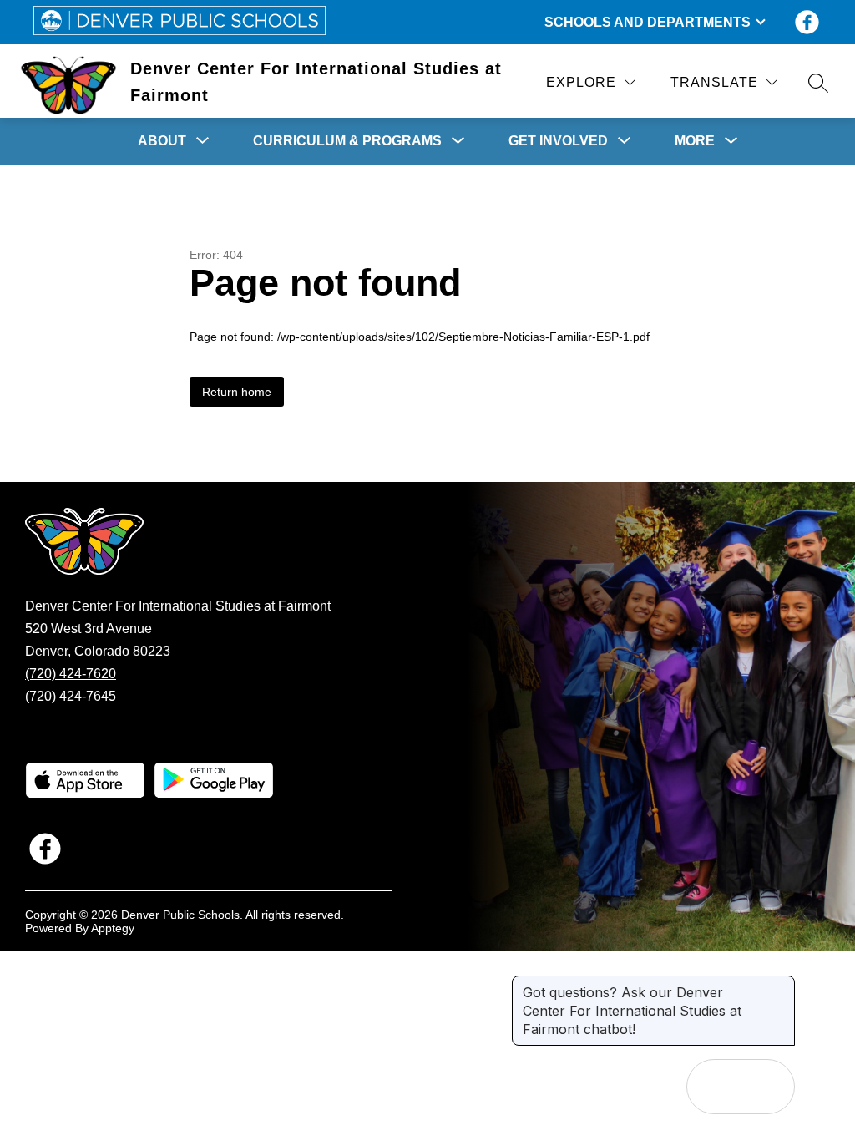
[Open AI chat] (767, 1086)
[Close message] (782, 984)
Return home (236, 391)
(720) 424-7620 (70, 674)
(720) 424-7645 (70, 696)
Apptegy (112, 928)
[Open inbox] (714, 1086)
